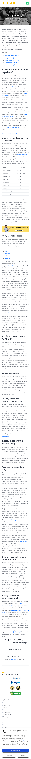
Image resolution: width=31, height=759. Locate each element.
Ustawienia (9, 755)
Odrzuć (23, 755)
